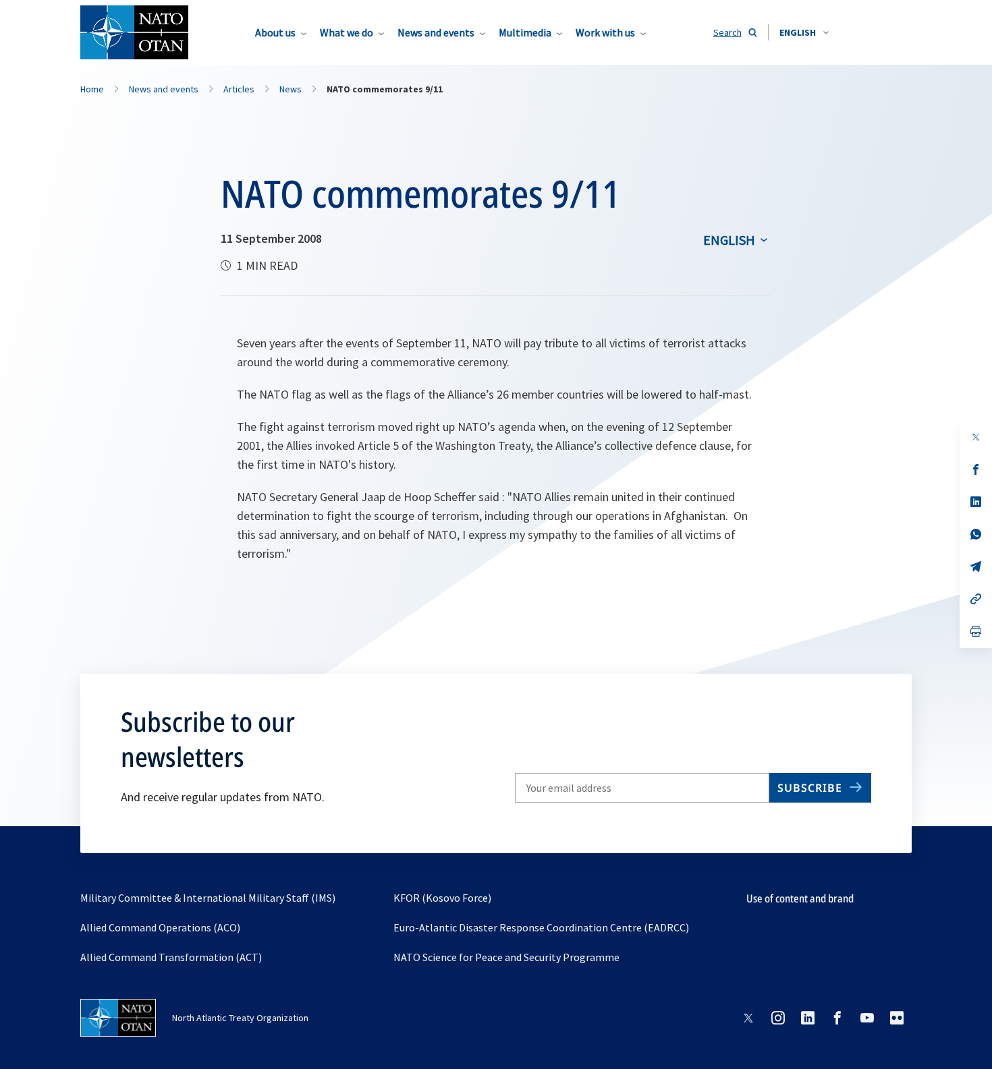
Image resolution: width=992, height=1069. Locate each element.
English (729, 239)
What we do (346, 32)
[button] (804, 32)
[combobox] (804, 32)
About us (275, 32)
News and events (435, 32)
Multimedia (525, 32)
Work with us (605, 32)
